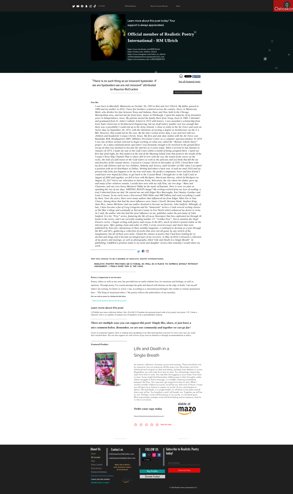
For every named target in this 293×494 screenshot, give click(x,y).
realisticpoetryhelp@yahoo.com (122, 458)
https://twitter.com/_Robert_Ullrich (142, 52)
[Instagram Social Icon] (154, 455)
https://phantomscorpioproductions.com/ (109, 300)
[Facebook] (82, 6)
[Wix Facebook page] (159, 455)
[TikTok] (94, 6)
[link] (282, 6)
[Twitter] (73, 6)
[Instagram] (90, 6)
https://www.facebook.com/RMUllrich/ (144, 49)
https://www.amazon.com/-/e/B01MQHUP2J (146, 59)
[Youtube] (77, 6)
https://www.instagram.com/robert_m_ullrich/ (147, 54)
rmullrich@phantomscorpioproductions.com (146, 57)
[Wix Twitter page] (144, 455)
